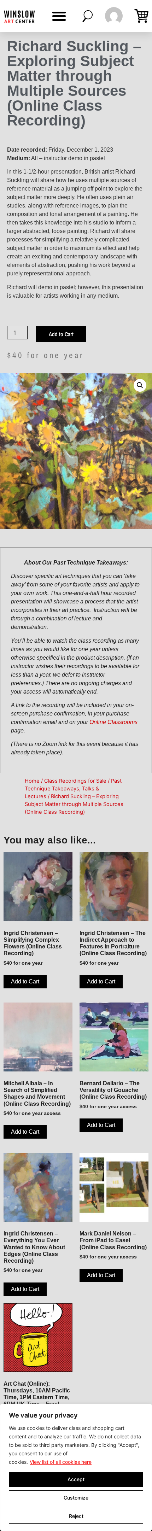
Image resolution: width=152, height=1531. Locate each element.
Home (32, 781)
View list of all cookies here (61, 1462)
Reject (76, 1516)
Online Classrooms (113, 722)
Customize (76, 1498)
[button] (59, 16)
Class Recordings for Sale (75, 781)
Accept (76, 1479)
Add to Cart (61, 334)
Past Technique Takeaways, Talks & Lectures (73, 789)
